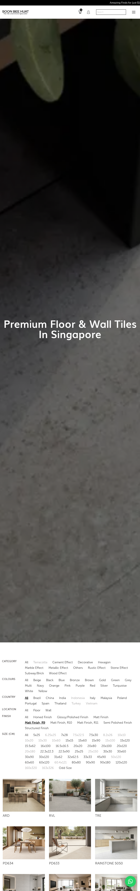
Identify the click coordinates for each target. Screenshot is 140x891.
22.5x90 (64, 751)
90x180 (105, 762)
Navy (40, 685)
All (26, 662)
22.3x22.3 (46, 751)
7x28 (64, 735)
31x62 (58, 757)
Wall (48, 710)
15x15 (69, 740)
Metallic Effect (58, 668)
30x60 (121, 751)
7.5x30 (93, 735)
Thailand (60, 703)
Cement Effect (62, 662)
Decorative (85, 662)
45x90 (101, 757)
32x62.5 (72, 757)
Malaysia (106, 698)
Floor (36, 710)
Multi (28, 685)
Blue (62, 680)
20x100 (106, 746)
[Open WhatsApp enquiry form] (130, 881)
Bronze (75, 680)
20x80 (91, 746)
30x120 (44, 757)
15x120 (125, 740)
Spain (45, 703)
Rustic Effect (97, 668)
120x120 (121, 762)
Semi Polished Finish (117, 723)
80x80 (76, 762)
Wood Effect (58, 673)
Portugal (31, 703)
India (62, 698)
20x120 (122, 746)
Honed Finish (42, 717)
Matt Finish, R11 (87, 723)
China (50, 698)
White (29, 691)
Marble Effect (34, 668)
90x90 (90, 762)
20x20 (78, 746)
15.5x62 (30, 746)
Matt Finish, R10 (61, 723)
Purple (80, 685)
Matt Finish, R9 (35, 723)
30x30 (107, 751)
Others (78, 668)
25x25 (79, 751)
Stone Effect (119, 668)
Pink (68, 685)
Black (49, 680)
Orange (54, 685)
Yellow (42, 691)
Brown (89, 680)
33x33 (87, 757)
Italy (92, 698)
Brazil (37, 698)
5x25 (36, 735)
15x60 (82, 740)
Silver (104, 685)
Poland (122, 698)
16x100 (46, 746)
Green (115, 680)
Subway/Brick (34, 673)
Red (92, 685)
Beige (37, 680)
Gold (102, 680)
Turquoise (120, 685)
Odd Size (65, 768)
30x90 (29, 757)
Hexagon (104, 662)
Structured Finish (37, 728)
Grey (128, 680)
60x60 (29, 762)
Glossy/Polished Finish (72, 717)
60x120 (44, 762)
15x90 (96, 740)
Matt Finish (100, 717)
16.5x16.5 (62, 746)
